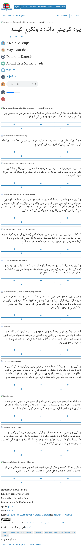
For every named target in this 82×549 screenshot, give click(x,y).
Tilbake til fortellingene (14, 16)
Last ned (75, 16)
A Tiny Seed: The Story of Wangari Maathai (28, 515)
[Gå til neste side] (4, 37)
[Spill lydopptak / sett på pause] (10, 37)
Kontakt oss (60, 7)
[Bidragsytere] (41, 478)
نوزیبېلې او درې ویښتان (8, 532)
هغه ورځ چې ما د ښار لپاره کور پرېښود (64, 532)
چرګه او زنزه (20, 532)
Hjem (17, 7)
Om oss (24, 7)
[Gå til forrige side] (14, 124)
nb (16, 37)
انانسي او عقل (48, 532)
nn (22, 37)
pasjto (11, 70)
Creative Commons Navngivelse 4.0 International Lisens (47, 523)
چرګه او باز (5, 536)
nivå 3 (28, 527)
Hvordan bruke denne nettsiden (42, 7)
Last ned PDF (35, 544)
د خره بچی (29, 532)
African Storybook (63, 515)
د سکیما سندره (38, 532)
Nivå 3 (11, 77)
